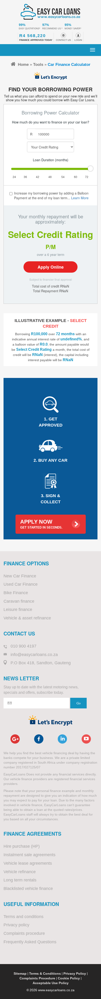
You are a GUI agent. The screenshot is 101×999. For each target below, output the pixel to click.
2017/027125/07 (28, 767)
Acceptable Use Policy (51, 983)
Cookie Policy (69, 978)
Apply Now (41, 524)
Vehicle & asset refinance (27, 618)
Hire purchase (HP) (22, 846)
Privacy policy (16, 925)
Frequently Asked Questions (30, 942)
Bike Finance (16, 592)
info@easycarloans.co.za (34, 654)
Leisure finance (18, 609)
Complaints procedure (24, 933)
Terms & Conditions (45, 973)
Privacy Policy (74, 973)
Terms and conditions (23, 916)
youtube (86, 739)
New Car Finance (20, 576)
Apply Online (51, 267)
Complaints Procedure (37, 978)
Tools (38, 64)
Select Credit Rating (50, 234)
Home (23, 64)
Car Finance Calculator (69, 64)
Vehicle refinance (20, 871)
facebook (38, 739)
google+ (15, 739)
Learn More (80, 197)
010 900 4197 (23, 646)
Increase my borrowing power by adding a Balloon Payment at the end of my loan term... (51, 195)
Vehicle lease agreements (28, 863)
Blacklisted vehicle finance (28, 888)
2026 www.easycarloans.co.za (52, 990)
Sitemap (20, 973)
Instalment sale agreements (29, 854)
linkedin (62, 739)
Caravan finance (19, 601)
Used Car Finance (21, 584)
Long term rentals (20, 880)
